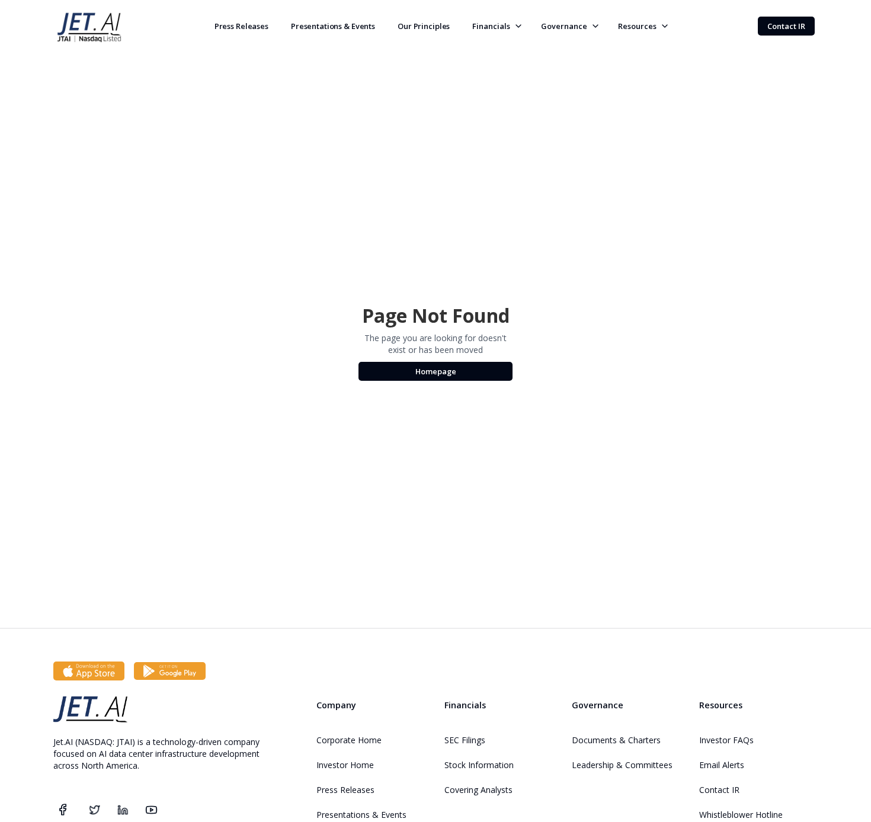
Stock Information (479, 764)
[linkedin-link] (122, 809)
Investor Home (345, 764)
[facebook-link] (62, 809)
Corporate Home (349, 740)
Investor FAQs (726, 740)
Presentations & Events (333, 26)
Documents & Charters (616, 740)
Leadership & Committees (622, 764)
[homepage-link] (90, 708)
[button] (495, 26)
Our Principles (424, 26)
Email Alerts (721, 764)
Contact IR (719, 789)
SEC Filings (464, 740)
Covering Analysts (478, 789)
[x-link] (94, 809)
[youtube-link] (151, 809)
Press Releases (241, 26)
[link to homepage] (88, 25)
